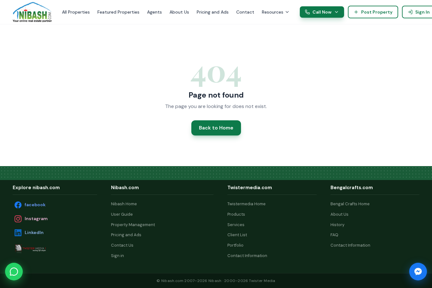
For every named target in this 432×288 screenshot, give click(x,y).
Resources (272, 12)
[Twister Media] (44, 249)
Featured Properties (118, 12)
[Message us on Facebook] (418, 271)
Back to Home (216, 127)
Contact (245, 12)
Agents (154, 12)
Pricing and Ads (213, 12)
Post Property (376, 12)
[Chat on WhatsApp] (14, 271)
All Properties (76, 12)
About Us (179, 12)
